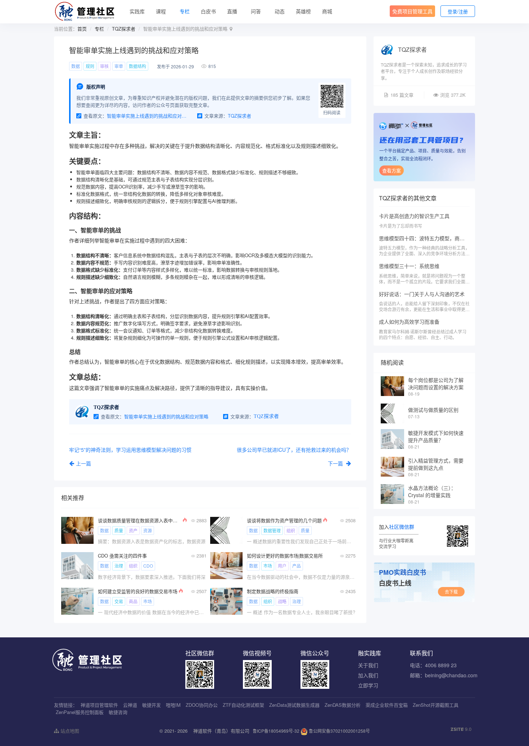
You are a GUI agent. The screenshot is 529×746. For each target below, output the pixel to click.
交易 (118, 601)
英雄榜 (303, 11)
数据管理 (272, 530)
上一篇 (83, 463)
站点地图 (69, 730)
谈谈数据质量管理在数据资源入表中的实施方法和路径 (139, 520)
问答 (256, 11)
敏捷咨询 (118, 712)
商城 (327, 11)
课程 (161, 11)
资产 (133, 530)
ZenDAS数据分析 (343, 704)
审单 (118, 66)
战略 (282, 601)
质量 (118, 530)
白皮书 (208, 11)
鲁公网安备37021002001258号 (339, 731)
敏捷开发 (151, 704)
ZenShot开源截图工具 (435, 704)
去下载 (451, 591)
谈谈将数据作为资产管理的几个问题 (284, 520)
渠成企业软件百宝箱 (387, 704)
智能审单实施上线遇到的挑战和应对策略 (147, 115)
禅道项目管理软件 (99, 704)
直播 (232, 11)
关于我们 (368, 665)
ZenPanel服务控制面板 (80, 712)
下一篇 (336, 463)
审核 (104, 66)
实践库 (137, 11)
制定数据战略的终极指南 (272, 591)
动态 (280, 11)
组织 (290, 530)
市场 (267, 566)
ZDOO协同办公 (202, 704)
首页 (82, 28)
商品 (133, 601)
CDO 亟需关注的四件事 (122, 555)
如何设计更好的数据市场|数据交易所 (285, 555)
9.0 (461, 729)
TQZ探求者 (123, 28)
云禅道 (130, 704)
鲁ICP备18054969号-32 (276, 731)
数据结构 (137, 66)
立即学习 (368, 685)
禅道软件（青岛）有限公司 (221, 730)
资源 (147, 530)
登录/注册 (458, 11)
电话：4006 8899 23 (433, 665)
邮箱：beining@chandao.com (444, 675)
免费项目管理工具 (412, 11)
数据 (75, 66)
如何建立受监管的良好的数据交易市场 (137, 591)
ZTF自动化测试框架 (243, 704)
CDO (148, 566)
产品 (296, 566)
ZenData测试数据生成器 (294, 704)
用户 (282, 566)
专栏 (185, 11)
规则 (90, 66)
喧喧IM (173, 704)
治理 (118, 566)
